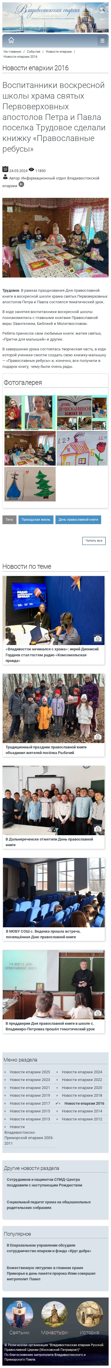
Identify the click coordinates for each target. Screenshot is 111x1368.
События (33, 52)
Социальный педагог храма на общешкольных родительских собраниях (49, 1205)
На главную (12, 52)
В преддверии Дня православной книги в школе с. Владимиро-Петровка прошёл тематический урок (50, 1026)
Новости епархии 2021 (30, 1087)
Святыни (19, 1332)
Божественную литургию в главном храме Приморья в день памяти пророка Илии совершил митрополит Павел (51, 1273)
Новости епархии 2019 (30, 1095)
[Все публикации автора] (21, 186)
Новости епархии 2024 (82, 1072)
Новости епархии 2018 (82, 1095)
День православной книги (78, 520)
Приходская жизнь (36, 520)
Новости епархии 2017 (30, 1103)
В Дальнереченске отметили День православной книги (49, 842)
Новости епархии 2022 (82, 1079)
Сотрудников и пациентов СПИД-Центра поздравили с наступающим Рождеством (44, 1182)
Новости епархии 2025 (30, 1072)
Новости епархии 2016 (20, 57)
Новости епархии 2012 (82, 1119)
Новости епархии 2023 (30, 1079)
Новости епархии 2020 (82, 1087)
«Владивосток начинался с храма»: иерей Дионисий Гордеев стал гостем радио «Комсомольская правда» (52, 655)
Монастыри (54, 1332)
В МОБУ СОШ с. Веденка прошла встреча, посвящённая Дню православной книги (43, 934)
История (89, 1332)
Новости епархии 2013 (30, 1119)
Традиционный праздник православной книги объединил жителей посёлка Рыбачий (46, 750)
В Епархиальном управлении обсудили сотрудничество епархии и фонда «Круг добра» (49, 1248)
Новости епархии (59, 52)
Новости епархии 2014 (82, 1111)
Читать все (94, 541)
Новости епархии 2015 (30, 1111)
